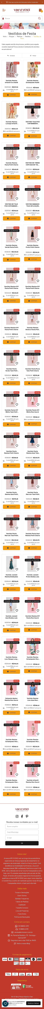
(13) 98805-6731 (23, 926)
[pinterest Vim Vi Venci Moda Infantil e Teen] (26, 816)
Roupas (11, 36)
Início (5, 36)
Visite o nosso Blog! (23, 943)
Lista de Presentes (22, 911)
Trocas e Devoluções (22, 892)
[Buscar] (39, 18)
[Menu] (4, 10)
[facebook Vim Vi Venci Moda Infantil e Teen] (22, 816)
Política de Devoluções (22, 917)
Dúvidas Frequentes (22, 899)
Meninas (19, 36)
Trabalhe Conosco (22, 908)
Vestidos (28, 36)
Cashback (22, 905)
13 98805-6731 (23, 929)
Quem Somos (22, 895)
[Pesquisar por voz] (3, 18)
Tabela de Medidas (22, 902)
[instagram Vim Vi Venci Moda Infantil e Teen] (17, 816)
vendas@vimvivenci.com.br (23, 932)
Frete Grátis (22, 914)
